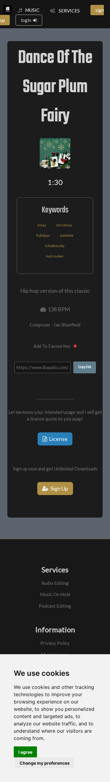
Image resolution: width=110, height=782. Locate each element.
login (27, 20)
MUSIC (32, 10)
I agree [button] (25, 752)
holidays (43, 235)
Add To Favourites (53, 346)
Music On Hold (55, 594)
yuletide (66, 235)
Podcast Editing (55, 606)
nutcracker (55, 256)
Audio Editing (55, 583)
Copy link (84, 367)
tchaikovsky (54, 245)
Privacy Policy (55, 643)
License (57, 438)
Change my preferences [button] (45, 763)
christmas (64, 225)
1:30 (55, 182)
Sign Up (58, 488)
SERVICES (67, 10)
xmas (41, 225)
